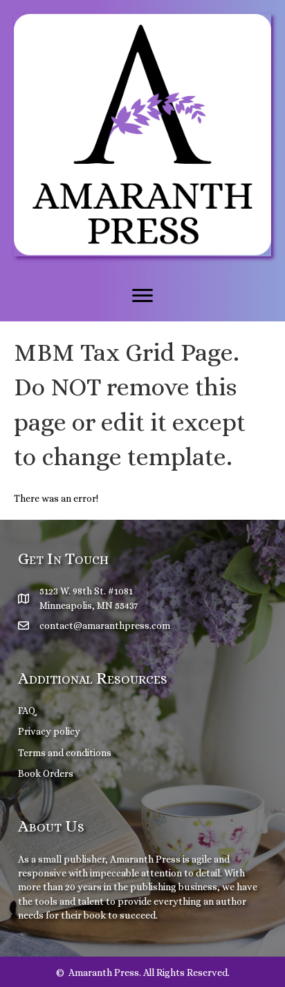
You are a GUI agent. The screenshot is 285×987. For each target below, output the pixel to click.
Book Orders (45, 773)
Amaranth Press (145, 859)
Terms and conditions (64, 752)
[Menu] (142, 296)
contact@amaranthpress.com (104, 625)
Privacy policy (49, 731)
